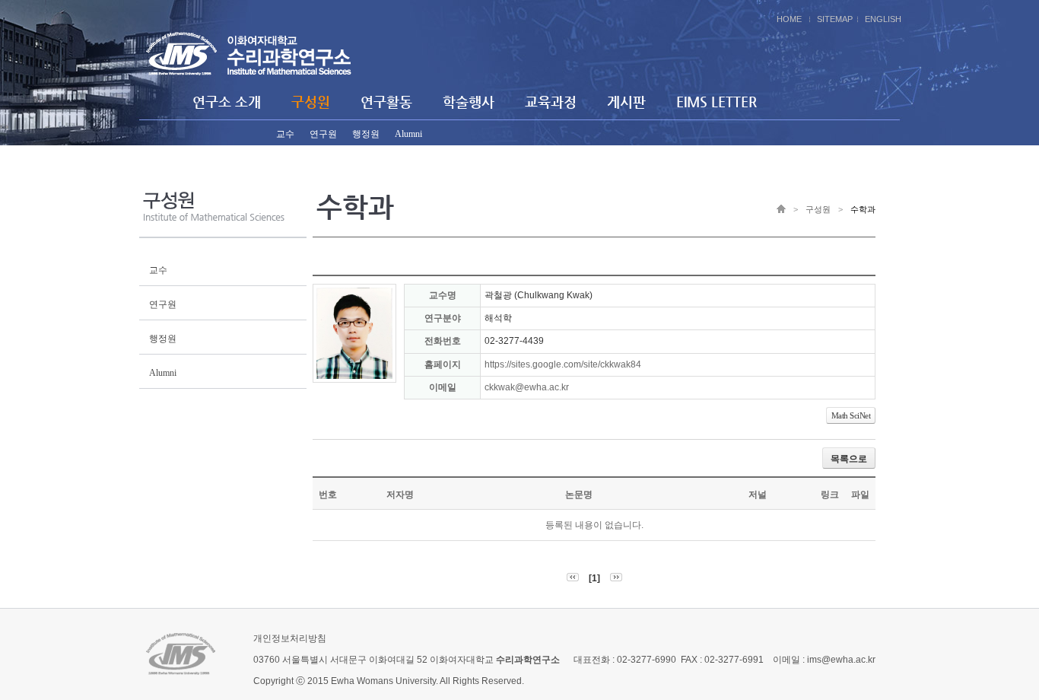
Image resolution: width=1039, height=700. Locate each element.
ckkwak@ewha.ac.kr (527, 387)
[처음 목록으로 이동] (573, 578)
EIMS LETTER (716, 102)
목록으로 (849, 458)
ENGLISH (883, 19)
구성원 (310, 102)
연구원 (323, 134)
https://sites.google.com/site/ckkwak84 (563, 364)
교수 (285, 134)
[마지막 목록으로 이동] (616, 578)
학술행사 (468, 102)
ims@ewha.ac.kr (841, 659)
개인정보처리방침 (289, 638)
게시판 (626, 102)
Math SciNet (851, 415)
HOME (789, 19)
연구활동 (386, 102)
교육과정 (551, 102)
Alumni (408, 134)
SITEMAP (835, 19)
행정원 (366, 134)
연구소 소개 (226, 102)
